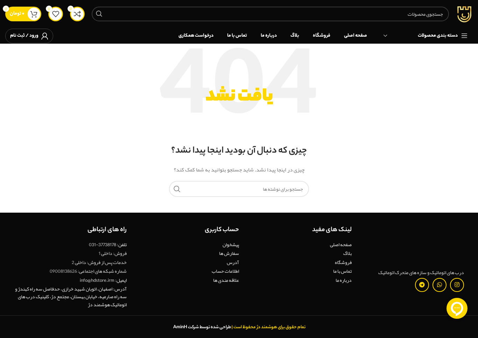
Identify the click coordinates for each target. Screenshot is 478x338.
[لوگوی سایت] (464, 15)
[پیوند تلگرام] (422, 285)
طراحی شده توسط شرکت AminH (202, 327)
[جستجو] (99, 14)
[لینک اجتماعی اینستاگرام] (457, 285)
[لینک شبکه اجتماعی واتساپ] (440, 285)
